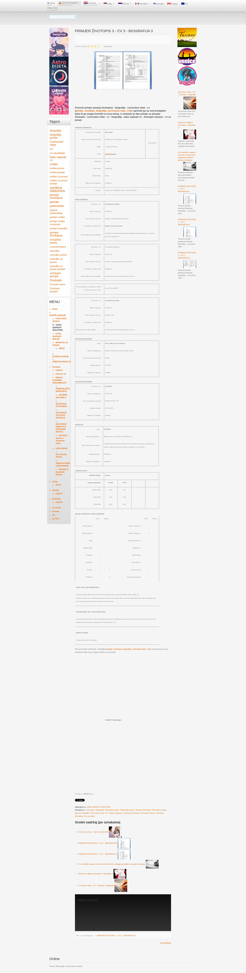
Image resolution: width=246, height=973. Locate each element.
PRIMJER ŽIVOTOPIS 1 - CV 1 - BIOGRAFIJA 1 (97, 854)
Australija (159, 4)
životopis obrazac (149, 813)
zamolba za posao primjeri (57, 268)
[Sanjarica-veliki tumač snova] (59, 42)
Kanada (173, 4)
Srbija (109, 4)
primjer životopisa (144, 810)
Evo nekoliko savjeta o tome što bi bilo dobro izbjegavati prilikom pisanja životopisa (111, 864)
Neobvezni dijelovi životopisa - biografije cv (95, 874)
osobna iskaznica (57, 189)
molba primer (57, 168)
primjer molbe (57, 217)
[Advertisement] (121, 99)
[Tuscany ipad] (187, 37)
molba (54, 164)
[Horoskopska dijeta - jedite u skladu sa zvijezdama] (59, 71)
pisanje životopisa (132, 813)
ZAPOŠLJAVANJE (68, 4)
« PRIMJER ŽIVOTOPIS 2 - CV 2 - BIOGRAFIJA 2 (115, 936)
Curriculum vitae (97, 813)
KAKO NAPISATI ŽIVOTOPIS (99, 807)
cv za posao (90, 816)
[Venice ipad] (187, 57)
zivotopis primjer (112, 810)
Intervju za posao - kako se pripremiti (93, 832)
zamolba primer (58, 254)
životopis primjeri (159, 810)
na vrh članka (165, 943)
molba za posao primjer (59, 182)
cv (107, 813)
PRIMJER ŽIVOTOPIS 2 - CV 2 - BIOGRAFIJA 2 (97, 843)
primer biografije (82, 813)
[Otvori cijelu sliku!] (123, 70)
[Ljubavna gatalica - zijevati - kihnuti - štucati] (59, 100)
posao (54, 202)
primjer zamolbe (59, 228)
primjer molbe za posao (57, 223)
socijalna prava (55, 241)
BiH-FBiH (143, 4)
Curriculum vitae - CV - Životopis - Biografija (96, 885)
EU (186, 4)
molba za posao (59, 176)
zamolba (54, 251)
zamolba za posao (56, 260)
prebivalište (57, 206)
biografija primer (128, 810)
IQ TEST (52, 9)
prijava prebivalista (56, 211)
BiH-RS (125, 4)
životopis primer (57, 284)
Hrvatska (91, 4)
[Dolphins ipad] (187, 76)
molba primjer (57, 172)
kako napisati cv (116, 813)
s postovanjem (58, 246)
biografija (100, 810)
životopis (91, 810)
